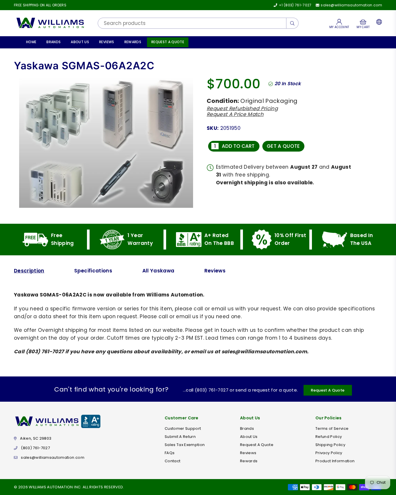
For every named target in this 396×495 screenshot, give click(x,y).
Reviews (106, 41)
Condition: (223, 101)
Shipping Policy (330, 444)
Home (31, 41)
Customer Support (183, 428)
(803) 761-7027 (35, 448)
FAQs (170, 453)
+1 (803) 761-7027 (294, 5)
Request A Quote (167, 41)
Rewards (132, 41)
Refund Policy (328, 436)
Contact (172, 461)
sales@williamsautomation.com (351, 5)
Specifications (93, 270)
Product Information (335, 461)
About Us (80, 41)
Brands (53, 41)
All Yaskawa (158, 270)
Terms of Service (331, 428)
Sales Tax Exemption (185, 444)
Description (29, 270)
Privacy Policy (328, 453)
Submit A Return (180, 436)
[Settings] (378, 23)
